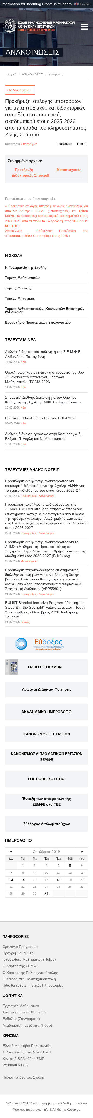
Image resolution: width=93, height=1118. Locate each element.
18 (58, 880)
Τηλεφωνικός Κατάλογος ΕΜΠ (27, 1052)
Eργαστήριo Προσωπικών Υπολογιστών (38, 322)
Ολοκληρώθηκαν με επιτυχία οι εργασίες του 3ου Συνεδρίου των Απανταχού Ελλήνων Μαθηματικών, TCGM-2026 (44, 377)
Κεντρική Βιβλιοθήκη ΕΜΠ (23, 1058)
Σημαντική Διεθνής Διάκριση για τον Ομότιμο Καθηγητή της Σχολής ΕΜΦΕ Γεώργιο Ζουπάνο (43, 399)
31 (46, 893)
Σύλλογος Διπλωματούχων (46, 824)
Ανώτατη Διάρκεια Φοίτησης (46, 689)
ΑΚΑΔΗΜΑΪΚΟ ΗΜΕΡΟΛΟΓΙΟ (46, 712)
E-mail (81, 144)
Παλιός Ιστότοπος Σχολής (24, 1077)
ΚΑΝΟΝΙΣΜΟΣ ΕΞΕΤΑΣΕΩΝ (46, 734)
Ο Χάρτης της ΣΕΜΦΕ (21, 966)
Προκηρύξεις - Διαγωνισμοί (37, 495)
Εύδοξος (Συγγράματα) (21, 1019)
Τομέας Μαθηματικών (22, 278)
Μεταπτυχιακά (29, 561)
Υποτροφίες (56, 74)
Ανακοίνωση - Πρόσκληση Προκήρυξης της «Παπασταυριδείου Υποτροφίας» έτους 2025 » (46, 233)
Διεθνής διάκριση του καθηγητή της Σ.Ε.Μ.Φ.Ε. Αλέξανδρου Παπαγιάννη (43, 354)
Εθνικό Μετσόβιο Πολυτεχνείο (27, 1046)
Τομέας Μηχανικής (20, 298)
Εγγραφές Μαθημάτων (21, 1006)
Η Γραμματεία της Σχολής (25, 268)
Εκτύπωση (64, 144)
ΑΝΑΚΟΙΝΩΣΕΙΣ (32, 74)
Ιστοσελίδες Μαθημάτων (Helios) (29, 959)
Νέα (23, 361)
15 (23, 880)
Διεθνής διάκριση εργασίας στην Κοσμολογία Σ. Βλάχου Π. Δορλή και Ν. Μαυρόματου (43, 436)
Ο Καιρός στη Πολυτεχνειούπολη (29, 979)
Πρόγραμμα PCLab (18, 953)
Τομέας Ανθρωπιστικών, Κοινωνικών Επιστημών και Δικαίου (44, 310)
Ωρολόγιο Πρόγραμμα (20, 946)
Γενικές (25, 622)
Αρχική (12, 74)
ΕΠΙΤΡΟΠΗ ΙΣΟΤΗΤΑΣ (46, 779)
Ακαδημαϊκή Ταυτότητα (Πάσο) (27, 1025)
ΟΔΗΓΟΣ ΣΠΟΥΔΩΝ (45, 667)
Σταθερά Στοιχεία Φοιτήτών (24, 1012)
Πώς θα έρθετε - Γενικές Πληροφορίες (33, 985)
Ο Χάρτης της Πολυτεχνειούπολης (30, 972)
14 (11, 880)
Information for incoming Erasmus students (36, 4)
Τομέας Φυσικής (18, 288)
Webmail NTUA (15, 1065)
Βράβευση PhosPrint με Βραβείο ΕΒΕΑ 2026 (40, 418)
